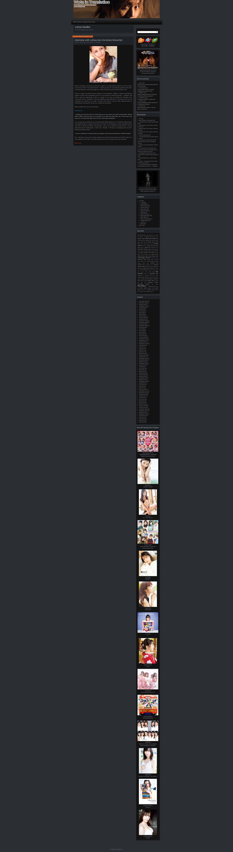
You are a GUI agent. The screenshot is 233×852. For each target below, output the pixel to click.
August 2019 (142, 307)
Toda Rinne (143, 282)
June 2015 (141, 384)
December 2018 (143, 320)
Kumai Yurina (151, 252)
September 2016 (143, 363)
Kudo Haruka (144, 252)
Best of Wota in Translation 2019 (147, 120)
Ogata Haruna (146, 268)
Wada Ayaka (143, 288)
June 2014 (141, 399)
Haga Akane (142, 240)
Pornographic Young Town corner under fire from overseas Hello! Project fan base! (148, 154)
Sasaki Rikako (151, 271)
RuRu (140, 271)
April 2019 (141, 314)
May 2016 (141, 369)
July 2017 (141, 347)
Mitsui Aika (153, 257)
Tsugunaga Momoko (144, 284)
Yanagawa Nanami (150, 289)
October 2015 (142, 379)
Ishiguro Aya (144, 245)
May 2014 (141, 401)
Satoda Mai (146, 273)
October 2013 (142, 412)
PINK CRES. (143, 217)
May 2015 (141, 386)
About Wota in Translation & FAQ (84, 22)
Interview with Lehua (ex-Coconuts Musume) (99, 40)
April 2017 (141, 352)
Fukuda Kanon (141, 238)
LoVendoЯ (143, 212)
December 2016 (143, 358)
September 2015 (143, 381)
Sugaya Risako (141, 277)
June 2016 (141, 368)
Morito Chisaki (150, 261)
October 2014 (142, 394)
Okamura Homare (152, 269)
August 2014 (142, 396)
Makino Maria (141, 256)
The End (141, 118)
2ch (140, 201)
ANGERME (143, 204)
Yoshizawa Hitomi (149, 291)
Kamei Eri (147, 247)
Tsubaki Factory (144, 220)
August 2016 (142, 365)
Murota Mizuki (145, 263)
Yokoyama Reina (142, 291)
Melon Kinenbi (144, 214)
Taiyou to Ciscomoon (145, 219)
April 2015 (141, 387)
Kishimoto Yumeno (150, 250)
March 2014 (142, 404)
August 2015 (142, 383)
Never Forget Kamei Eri (145, 135)
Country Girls (143, 207)
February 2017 (142, 355)
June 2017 (141, 348)
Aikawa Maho (146, 235)
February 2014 (142, 405)
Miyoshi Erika (143, 261)
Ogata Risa (152, 268)
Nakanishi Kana (141, 264)
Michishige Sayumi (144, 258)
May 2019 (141, 312)
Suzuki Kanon (152, 277)
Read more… (78, 143)
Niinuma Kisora (150, 266)
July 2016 (141, 366)
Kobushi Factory (144, 210)
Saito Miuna (145, 271)
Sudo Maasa (155, 275)
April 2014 (141, 402)
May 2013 (141, 420)
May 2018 (141, 332)
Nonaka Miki (155, 266)
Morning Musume (144, 215)
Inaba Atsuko (144, 243)
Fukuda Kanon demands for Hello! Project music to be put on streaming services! (147, 141)
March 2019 (142, 316)
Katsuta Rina (150, 249)
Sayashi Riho (154, 273)
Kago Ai (142, 247)
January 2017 (142, 356)
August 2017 (142, 345)
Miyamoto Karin (142, 259)
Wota (141, 223)
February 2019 (142, 317)
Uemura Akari (151, 286)
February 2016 (142, 374)
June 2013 (141, 419)
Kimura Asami (143, 250)
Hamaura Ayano (155, 240)
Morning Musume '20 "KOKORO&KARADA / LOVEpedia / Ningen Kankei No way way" (148, 454)
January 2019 (142, 319)
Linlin (149, 254)
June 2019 (141, 311)
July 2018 (141, 329)
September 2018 (143, 325)
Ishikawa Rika (150, 245)
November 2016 (143, 360)
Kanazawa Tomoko (142, 249)
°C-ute (142, 202)
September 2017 (143, 343)
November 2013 (143, 410)
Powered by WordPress (116, 849)
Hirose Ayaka (140, 242)
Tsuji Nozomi (155, 284)
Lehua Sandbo (89, 42)
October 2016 (142, 361)
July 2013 (141, 417)
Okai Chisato (144, 270)
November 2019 (143, 302)
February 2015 (142, 389)
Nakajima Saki (154, 263)
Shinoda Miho (148, 275)
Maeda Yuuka (154, 254)
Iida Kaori (146, 242)
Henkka (80, 36)
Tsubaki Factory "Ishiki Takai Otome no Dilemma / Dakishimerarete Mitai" (148, 546)
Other (81, 42)
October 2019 (142, 304)
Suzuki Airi (146, 277)
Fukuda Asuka (155, 236)
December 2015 (143, 378)
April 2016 (141, 371)
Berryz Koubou (144, 205)
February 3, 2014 (88, 36)
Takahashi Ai (151, 278)
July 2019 (141, 309)
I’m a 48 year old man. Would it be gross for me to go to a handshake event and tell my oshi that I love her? (147, 150)
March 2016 (142, 373)
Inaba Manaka (150, 243)
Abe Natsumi (140, 235)
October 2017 (142, 342)
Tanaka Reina (150, 280)
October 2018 (142, 324)
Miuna (157, 257)
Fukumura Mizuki (150, 238)
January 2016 (142, 376)
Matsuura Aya (154, 256)
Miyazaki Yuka (150, 259)
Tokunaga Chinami (153, 282)
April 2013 (141, 422)
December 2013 (143, 409)
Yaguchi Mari (151, 288)
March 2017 (142, 353)
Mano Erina (148, 256)
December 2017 (143, 338)
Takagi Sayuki (144, 278)
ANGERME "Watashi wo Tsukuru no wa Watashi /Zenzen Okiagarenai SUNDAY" (148, 744)
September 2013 (143, 414)
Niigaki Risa (143, 266)
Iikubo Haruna (151, 242)
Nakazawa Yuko (149, 264)
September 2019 (143, 306)
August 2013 (142, 415)
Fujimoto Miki (149, 236)
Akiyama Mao (152, 235)
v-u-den (142, 222)
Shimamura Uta (141, 275)
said (143, 83)
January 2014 (142, 407)
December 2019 (143, 301)
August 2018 (142, 327)
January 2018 (142, 337)
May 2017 (141, 350)
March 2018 (142, 335)
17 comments (97, 42)
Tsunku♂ (143, 285)
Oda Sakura (140, 268)
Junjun (154, 245)
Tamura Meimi (144, 280)
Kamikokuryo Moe (154, 247)
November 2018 (143, 322)
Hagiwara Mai (148, 240)
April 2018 (141, 334)
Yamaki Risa (143, 289)
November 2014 (143, 392)
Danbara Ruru (142, 236)
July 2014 (141, 397)
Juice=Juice (143, 209)
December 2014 (143, 391)
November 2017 (143, 340)
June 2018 (141, 330)
